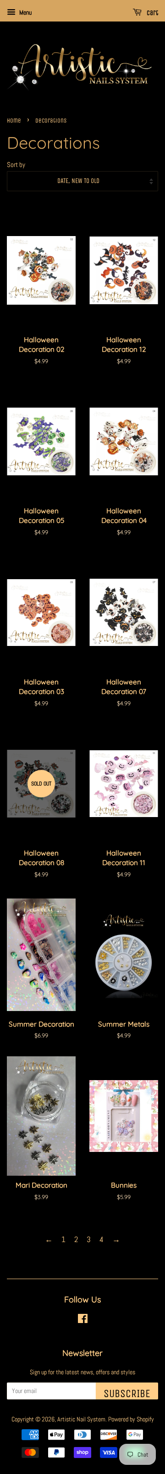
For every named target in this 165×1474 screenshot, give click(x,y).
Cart (151, 13)
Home (14, 120)
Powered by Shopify (131, 1419)
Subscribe (127, 1393)
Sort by (16, 164)
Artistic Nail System (81, 1419)
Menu (25, 12)
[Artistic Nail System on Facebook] (82, 1320)
